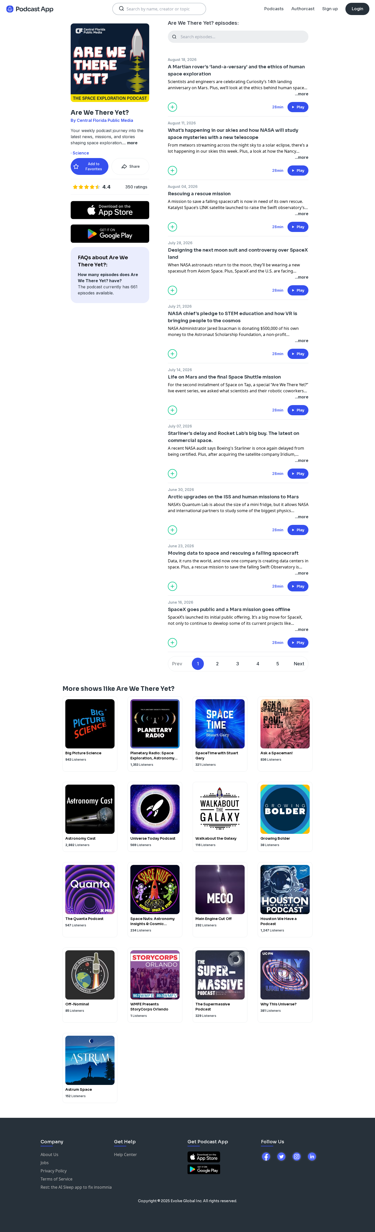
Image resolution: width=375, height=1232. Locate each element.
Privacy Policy (54, 1171)
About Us (49, 1154)
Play (300, 107)
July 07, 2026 (180, 426)
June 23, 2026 (181, 546)
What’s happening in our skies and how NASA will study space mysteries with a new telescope (233, 133)
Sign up (330, 8)
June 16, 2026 (180, 602)
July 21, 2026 (180, 306)
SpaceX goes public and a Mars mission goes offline (229, 609)
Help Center (125, 1154)
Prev (177, 663)
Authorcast (303, 8)
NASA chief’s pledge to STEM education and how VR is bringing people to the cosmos (232, 317)
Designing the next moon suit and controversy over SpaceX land (238, 253)
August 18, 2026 (182, 59)
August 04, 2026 (182, 186)
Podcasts (274, 8)
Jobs (45, 1162)
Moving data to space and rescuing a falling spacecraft (233, 553)
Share (134, 166)
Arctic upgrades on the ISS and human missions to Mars (233, 497)
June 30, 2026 (181, 489)
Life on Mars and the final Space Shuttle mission (224, 377)
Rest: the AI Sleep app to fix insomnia (76, 1187)
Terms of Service (56, 1179)
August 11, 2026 (182, 123)
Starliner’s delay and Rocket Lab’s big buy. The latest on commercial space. (233, 437)
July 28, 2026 (180, 243)
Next (299, 663)
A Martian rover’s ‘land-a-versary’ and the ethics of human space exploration (236, 70)
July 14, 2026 (180, 370)
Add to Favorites (93, 166)
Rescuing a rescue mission (199, 194)
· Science (80, 152)
